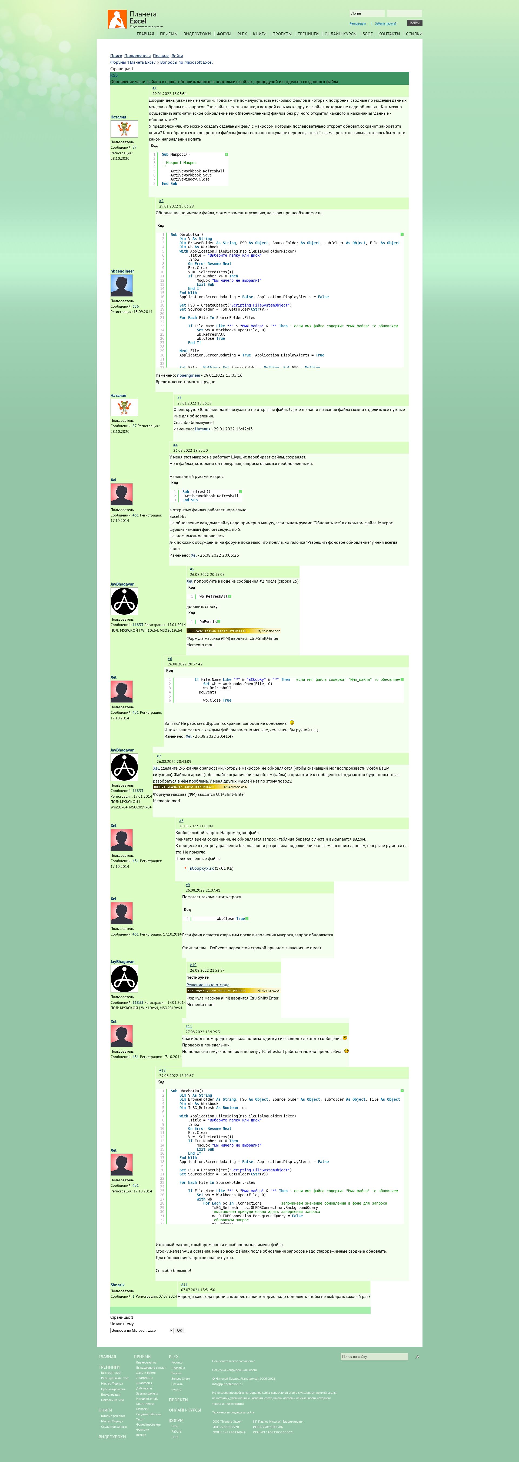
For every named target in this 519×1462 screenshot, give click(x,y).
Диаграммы (144, 1378)
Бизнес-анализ (146, 1362)
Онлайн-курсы (341, 33)
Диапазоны (144, 1383)
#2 (161, 200)
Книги (260, 33)
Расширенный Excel (115, 1378)
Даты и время (146, 1373)
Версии (176, 1373)
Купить (176, 1390)
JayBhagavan (123, 584)
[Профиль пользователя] (124, 136)
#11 (189, 1026)
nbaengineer (122, 271)
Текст (140, 1419)
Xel (114, 480)
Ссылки (414, 33)
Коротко (176, 1362)
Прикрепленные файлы (198, 858)
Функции (142, 1429)
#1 (154, 88)
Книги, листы (145, 1404)
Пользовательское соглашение (233, 1361)
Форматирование (148, 1424)
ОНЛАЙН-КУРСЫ (185, 1410)
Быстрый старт (111, 1373)
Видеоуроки (197, 33)
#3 (179, 397)
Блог (367, 33)
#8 (181, 820)
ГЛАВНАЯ (107, 1356)
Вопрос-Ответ (180, 1378)
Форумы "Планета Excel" (133, 62)
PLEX (242, 33)
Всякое (141, 1435)
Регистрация (358, 23)
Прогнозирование (113, 1389)
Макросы (142, 1409)
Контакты (389, 33)
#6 (170, 658)
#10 (193, 964)
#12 (162, 1070)
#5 (192, 569)
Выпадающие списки (151, 1367)
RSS (114, 75)
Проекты (282, 33)
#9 (188, 884)
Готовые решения (113, 1416)
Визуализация (111, 1394)
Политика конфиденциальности (234, 1370)
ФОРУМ (176, 1420)
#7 (159, 756)
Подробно (178, 1368)
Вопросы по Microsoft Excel (186, 62)
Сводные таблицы (148, 1414)
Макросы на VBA (112, 1400)
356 (135, 306)
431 (135, 515)
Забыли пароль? (385, 23)
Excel (175, 1426)
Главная (145, 33)
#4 (175, 445)
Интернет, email (147, 1398)
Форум (224, 33)
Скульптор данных (114, 1426)
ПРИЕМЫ (142, 1356)
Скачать (177, 1384)
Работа (176, 1431)
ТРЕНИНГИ (109, 1367)
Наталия (118, 117)
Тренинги (308, 33)
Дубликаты (144, 1388)
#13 (184, 1284)
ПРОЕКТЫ (178, 1399)
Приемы (169, 33)
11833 (137, 624)
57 (134, 147)
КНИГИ (105, 1410)
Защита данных (147, 1393)
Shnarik (118, 1285)
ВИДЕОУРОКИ (112, 1436)
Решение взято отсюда (208, 984)
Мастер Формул (112, 1383)
